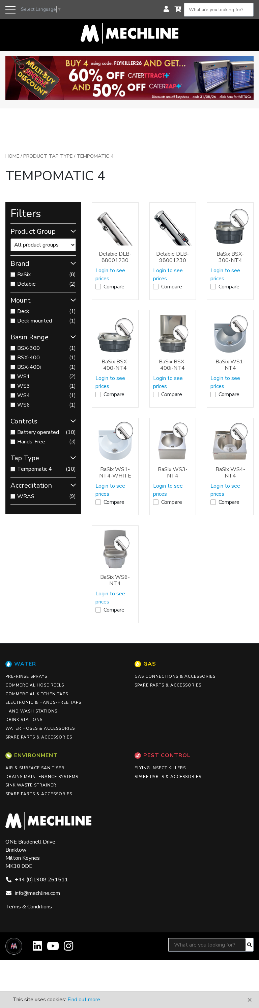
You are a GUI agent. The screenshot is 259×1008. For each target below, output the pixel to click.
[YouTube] (53, 948)
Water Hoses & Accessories (40, 728)
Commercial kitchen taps (36, 694)
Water (25, 664)
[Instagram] (68, 948)
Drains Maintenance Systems (41, 776)
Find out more (83, 999)
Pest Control (167, 755)
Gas (149, 664)
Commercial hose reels (34, 685)
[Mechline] (129, 32)
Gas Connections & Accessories (175, 676)
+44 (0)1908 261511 (41, 879)
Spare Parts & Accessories (38, 737)
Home (12, 156)
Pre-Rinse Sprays (26, 676)
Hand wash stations (31, 711)
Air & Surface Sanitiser (34, 768)
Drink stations (23, 719)
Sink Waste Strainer (30, 785)
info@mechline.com (37, 893)
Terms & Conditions (28, 906)
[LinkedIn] (37, 948)
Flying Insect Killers (160, 768)
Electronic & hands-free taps (43, 702)
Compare (114, 286)
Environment (36, 755)
